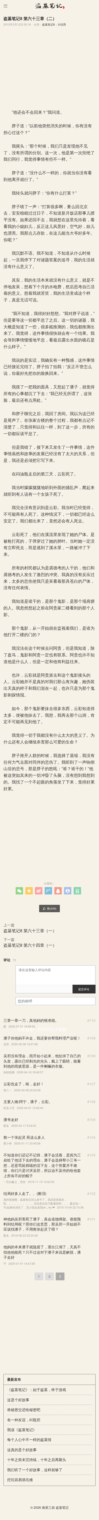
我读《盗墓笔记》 (22, 1429)
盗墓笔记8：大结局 (54, 24)
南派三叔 (48, 1507)
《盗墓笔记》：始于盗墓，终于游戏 (36, 1389)
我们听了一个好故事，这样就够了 (34, 1469)
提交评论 (83, 989)
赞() (49, 908)
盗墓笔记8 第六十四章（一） (30, 945)
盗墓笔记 (62, 1507)
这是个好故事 (18, 1399)
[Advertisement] (49, 66)
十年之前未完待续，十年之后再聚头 (36, 1459)
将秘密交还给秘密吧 (23, 1409)
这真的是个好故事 (22, 1449)
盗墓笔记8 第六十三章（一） (30, 930)
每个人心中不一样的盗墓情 (29, 1439)
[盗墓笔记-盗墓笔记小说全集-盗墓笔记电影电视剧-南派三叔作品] (49, 5)
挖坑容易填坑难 (20, 1479)
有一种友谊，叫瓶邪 (23, 1419)
